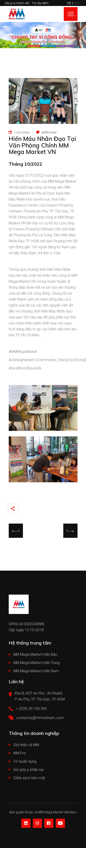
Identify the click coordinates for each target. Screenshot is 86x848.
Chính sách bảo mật (29, 778)
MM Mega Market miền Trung (36, 663)
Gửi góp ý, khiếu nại (28, 769)
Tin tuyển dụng (24, 761)
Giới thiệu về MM (26, 745)
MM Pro (19, 753)
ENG (77, 3)
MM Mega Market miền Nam (36, 671)
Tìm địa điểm (40, 3)
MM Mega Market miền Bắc (35, 654)
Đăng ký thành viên (17, 3)
